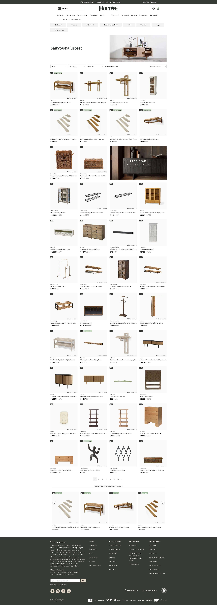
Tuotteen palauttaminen (157, 573)
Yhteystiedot (146, 2)
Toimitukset (152, 553)
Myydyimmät (133, 545)
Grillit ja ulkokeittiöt (95, 565)
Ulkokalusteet (93, 557)
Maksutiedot (153, 561)
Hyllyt (129, 25)
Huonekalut (66, 19)
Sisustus (91, 553)
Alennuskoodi (113, 565)
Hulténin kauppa (114, 549)
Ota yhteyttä (153, 545)
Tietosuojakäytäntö (155, 565)
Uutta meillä (93, 545)
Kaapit (158, 25)
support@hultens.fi (73, 566)
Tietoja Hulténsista (115, 545)
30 (114, 479)
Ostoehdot (152, 549)
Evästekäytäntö (154, 569)
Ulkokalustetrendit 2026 (137, 549)
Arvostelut (112, 569)
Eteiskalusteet (59, 30)
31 (118, 479)
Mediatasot (58, 25)
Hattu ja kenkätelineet (111, 25)
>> (122, 479)
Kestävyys (112, 557)
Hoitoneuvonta (134, 564)
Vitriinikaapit (90, 25)
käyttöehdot (63, 585)
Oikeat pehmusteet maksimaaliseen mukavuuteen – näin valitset (135, 556)
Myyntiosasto (113, 553)
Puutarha (92, 561)
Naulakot (143, 25)
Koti (60, 19)
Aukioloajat (154, 2)
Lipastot (74, 25)
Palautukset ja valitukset (157, 557)
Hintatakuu (112, 561)
